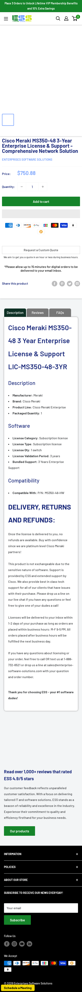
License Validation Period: (31, 456)
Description (15, 312)
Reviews (38, 312)
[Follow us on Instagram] (14, 943)
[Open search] (58, 18)
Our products (19, 831)
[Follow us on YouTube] (22, 943)
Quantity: (8, 186)
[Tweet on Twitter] (69, 283)
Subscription (35, 438)
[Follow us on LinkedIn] (29, 943)
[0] (74, 18)
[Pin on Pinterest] (62, 283)
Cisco (26, 407)
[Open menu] (6, 18)
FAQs (60, 312)
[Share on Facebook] (54, 283)
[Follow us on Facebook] (7, 943)
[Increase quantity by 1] (43, 187)
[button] (74, 18)
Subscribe (17, 920)
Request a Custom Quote (41, 250)
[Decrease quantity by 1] (22, 187)
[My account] (66, 18)
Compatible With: (25, 493)
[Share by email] (77, 283)
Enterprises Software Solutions (27, 159)
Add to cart (41, 201)
